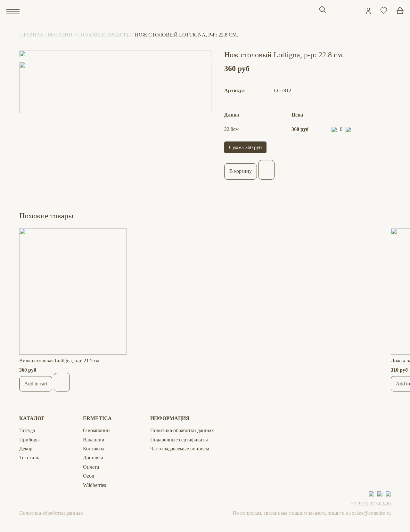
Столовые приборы (103, 34)
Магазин (60, 34)
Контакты (93, 448)
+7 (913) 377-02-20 (371, 503)
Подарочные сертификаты (179, 439)
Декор (25, 448)
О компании (96, 430)
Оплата (91, 467)
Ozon (88, 476)
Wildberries (94, 485)
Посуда (27, 430)
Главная (31, 34)
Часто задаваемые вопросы (179, 448)
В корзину (240, 171)
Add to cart (35, 383)
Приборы (29, 439)
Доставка (93, 457)
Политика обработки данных (182, 430)
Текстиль (29, 457)
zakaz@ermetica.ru (371, 513)
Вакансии (93, 439)
